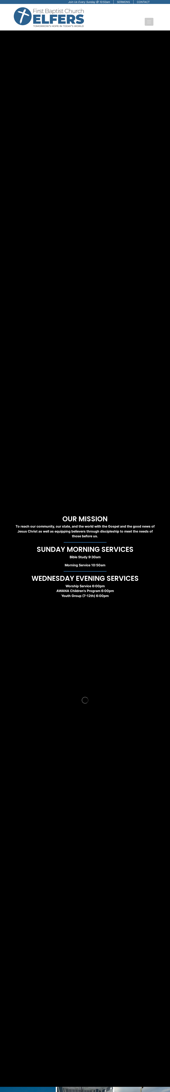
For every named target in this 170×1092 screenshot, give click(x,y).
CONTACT (143, 2)
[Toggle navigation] (149, 22)
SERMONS (123, 2)
